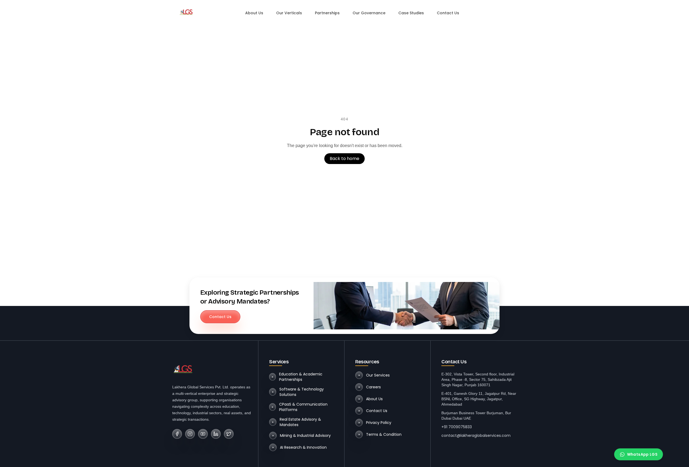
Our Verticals (289, 13)
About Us (254, 13)
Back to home (344, 158)
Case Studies (411, 13)
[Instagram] (190, 434)
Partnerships (327, 13)
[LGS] (186, 11)
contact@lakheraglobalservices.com (476, 435)
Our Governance (369, 13)
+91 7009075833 (456, 427)
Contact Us (448, 13)
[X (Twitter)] (229, 434)
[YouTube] (203, 434)
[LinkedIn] (216, 434)
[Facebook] (177, 434)
